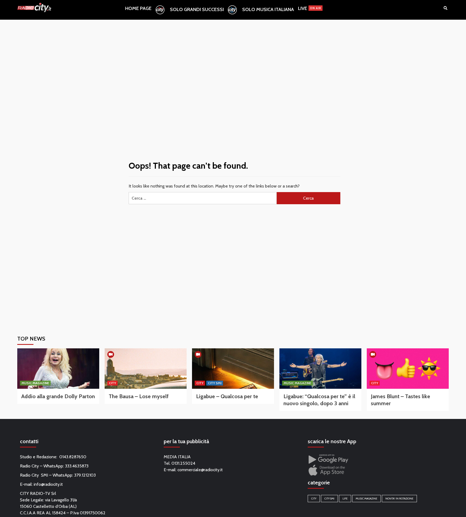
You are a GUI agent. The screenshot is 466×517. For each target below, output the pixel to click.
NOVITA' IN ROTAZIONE (399, 498)
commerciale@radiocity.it (200, 469)
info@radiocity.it (48, 484)
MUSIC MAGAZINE (35, 383)
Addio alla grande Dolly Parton (58, 396)
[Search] (445, 8)
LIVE (309, 8)
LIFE (345, 498)
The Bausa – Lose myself (139, 396)
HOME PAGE (138, 8)
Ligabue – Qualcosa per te (227, 396)
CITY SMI (214, 383)
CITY (112, 383)
